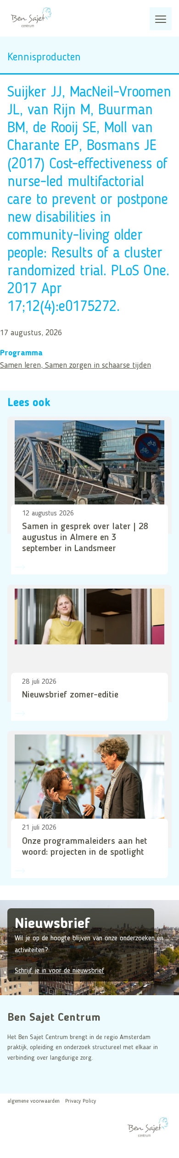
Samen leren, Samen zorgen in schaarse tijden (75, 366)
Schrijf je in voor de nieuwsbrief (59, 971)
